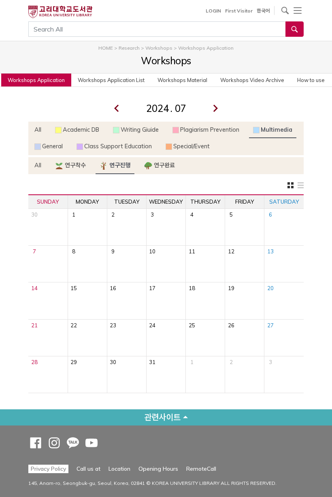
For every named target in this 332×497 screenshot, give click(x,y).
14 (34, 288)
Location (119, 468)
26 (231, 325)
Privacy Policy (48, 468)
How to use (311, 80)
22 (73, 325)
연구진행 (119, 165)
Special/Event (191, 146)
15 (73, 288)
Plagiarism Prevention (209, 129)
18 (192, 288)
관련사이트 (162, 417)
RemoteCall (201, 468)
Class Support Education (118, 146)
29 (73, 362)
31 (152, 362)
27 (270, 325)
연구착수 (74, 165)
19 (231, 288)
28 (34, 362)
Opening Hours (158, 468)
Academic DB (81, 129)
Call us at (88, 468)
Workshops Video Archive (252, 80)
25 (192, 325)
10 (152, 251)
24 (152, 325)
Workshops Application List (111, 80)
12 (231, 251)
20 (270, 288)
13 (270, 251)
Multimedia (276, 129)
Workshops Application (36, 80)
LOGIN (213, 11)
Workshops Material (182, 80)
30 (34, 214)
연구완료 (163, 165)
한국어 (263, 11)
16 (113, 288)
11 (192, 251)
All (37, 129)
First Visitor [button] (239, 11)
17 (152, 288)
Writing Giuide (140, 129)
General (52, 146)
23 (113, 325)
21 (34, 325)
